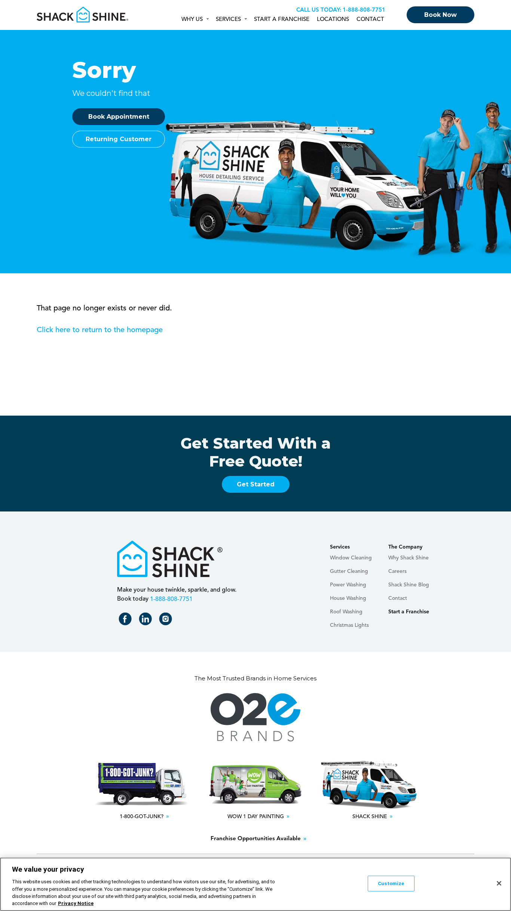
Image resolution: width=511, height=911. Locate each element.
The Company (405, 547)
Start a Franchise (281, 19)
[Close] (499, 883)
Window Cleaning (351, 558)
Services (228, 19)
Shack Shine (83, 14)
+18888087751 (363, 10)
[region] (255, 884)
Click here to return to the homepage (100, 330)
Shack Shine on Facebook (127, 621)
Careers (397, 571)
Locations (333, 19)
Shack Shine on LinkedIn (147, 621)
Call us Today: (318, 10)
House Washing (348, 598)
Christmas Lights (349, 625)
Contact (370, 19)
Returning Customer (119, 139)
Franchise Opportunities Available (256, 839)
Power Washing (348, 584)
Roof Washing (346, 611)
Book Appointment (118, 116)
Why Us (192, 19)
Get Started (256, 484)
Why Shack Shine (408, 558)
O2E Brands (255, 717)
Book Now (440, 14)
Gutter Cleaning (349, 571)
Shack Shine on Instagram (167, 621)
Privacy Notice (76, 903)
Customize (391, 883)
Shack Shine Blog (408, 584)
